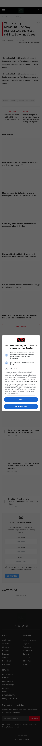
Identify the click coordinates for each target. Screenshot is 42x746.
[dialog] (21, 373)
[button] (21, 368)
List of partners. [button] (32, 381)
